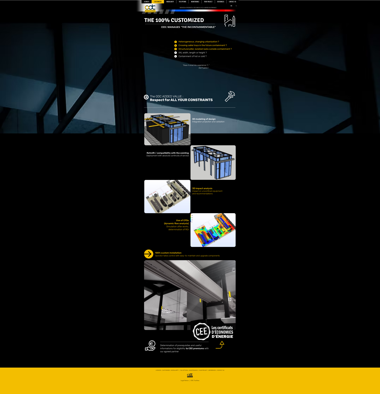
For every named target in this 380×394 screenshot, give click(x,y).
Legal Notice (185, 380)
